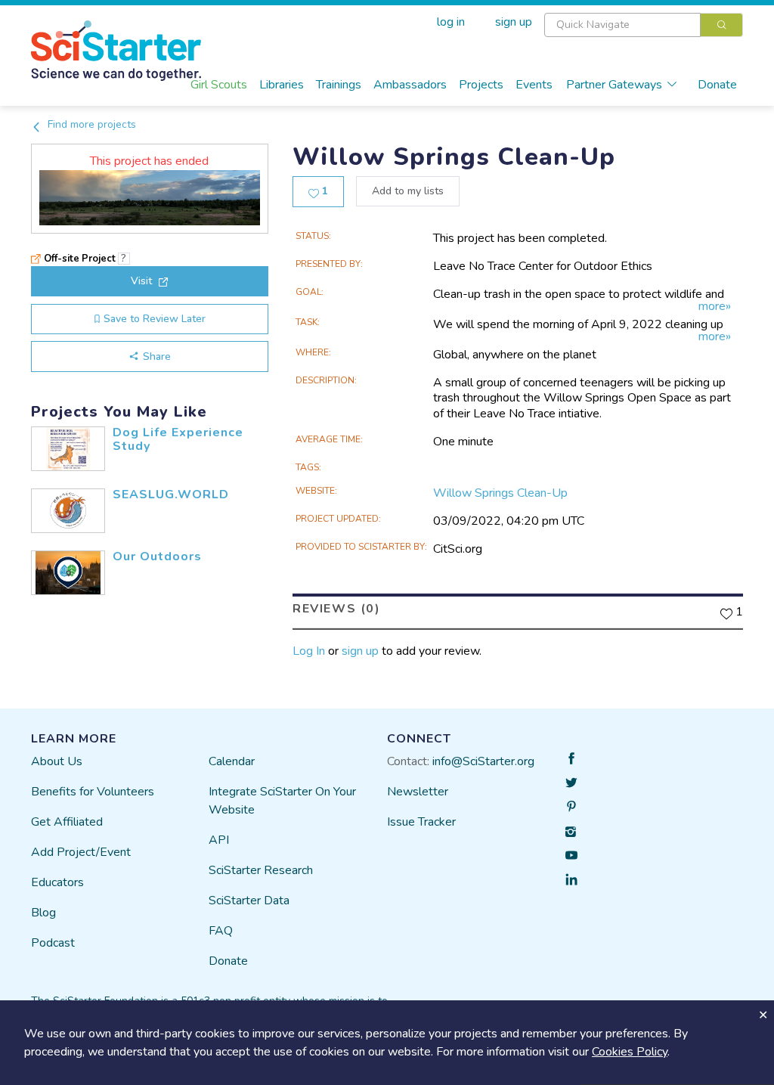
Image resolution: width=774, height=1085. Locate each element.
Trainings (338, 84)
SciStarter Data (249, 900)
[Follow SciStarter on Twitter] (571, 783)
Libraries (281, 84)
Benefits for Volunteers (92, 791)
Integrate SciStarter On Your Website (282, 800)
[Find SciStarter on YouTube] (571, 855)
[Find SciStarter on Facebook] (571, 758)
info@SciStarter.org (483, 761)
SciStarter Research (261, 870)
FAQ (221, 930)
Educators (57, 882)
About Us (56, 761)
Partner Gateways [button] (614, 84)
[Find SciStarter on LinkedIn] (571, 879)
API (219, 840)
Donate (717, 84)
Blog (43, 912)
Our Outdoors (157, 556)
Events (534, 84)
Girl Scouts (218, 84)
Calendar (232, 761)
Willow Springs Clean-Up (500, 493)
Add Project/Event (81, 852)
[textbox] (622, 25)
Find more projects (90, 124)
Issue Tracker (421, 822)
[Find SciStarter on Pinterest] (571, 807)
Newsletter (417, 791)
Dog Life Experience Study (178, 439)
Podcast (53, 943)
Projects (481, 84)
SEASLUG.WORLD (171, 494)
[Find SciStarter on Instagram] (571, 831)
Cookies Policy (629, 1051)
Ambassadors (410, 84)
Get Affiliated (67, 822)
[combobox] (643, 25)
